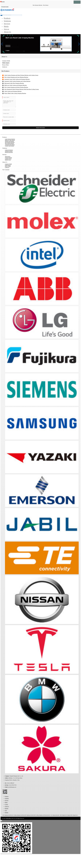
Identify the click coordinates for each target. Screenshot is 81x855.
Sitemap (6, 812)
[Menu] (77, 2)
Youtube (3, 1)
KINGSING (8, 818)
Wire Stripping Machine (9, 142)
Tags (6, 810)
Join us (6, 29)
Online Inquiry (5, 62)
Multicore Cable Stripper (10, 140)
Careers (6, 804)
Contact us (4, 66)
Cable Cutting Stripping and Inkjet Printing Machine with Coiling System (21, 75)
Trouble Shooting (8, 157)
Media (6, 26)
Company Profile (6, 60)
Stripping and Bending (9, 141)
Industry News (8, 159)
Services (7, 24)
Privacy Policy (5, 64)
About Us (7, 32)
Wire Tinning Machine (9, 143)
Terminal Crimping (9, 151)
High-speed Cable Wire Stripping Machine (14, 83)
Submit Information (40, 127)
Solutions (7, 21)
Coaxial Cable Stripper (9, 145)
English (6, 6)
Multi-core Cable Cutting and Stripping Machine (15, 85)
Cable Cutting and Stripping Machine (13, 91)
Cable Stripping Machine (10, 139)
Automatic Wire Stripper (10, 144)
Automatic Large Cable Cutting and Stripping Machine (17, 79)
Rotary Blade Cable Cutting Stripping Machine (15, 93)
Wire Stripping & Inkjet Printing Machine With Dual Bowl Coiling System (21, 89)
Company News (8, 158)
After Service (7, 156)
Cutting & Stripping (9, 150)
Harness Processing (9, 152)
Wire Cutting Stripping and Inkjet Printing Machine (16, 87)
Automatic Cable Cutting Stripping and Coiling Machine (17, 81)
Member (6, 808)
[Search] (1, 15)
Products (7, 18)
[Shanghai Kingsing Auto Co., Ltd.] (7, 10)
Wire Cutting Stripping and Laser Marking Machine (16, 77)
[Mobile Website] (4, 793)
